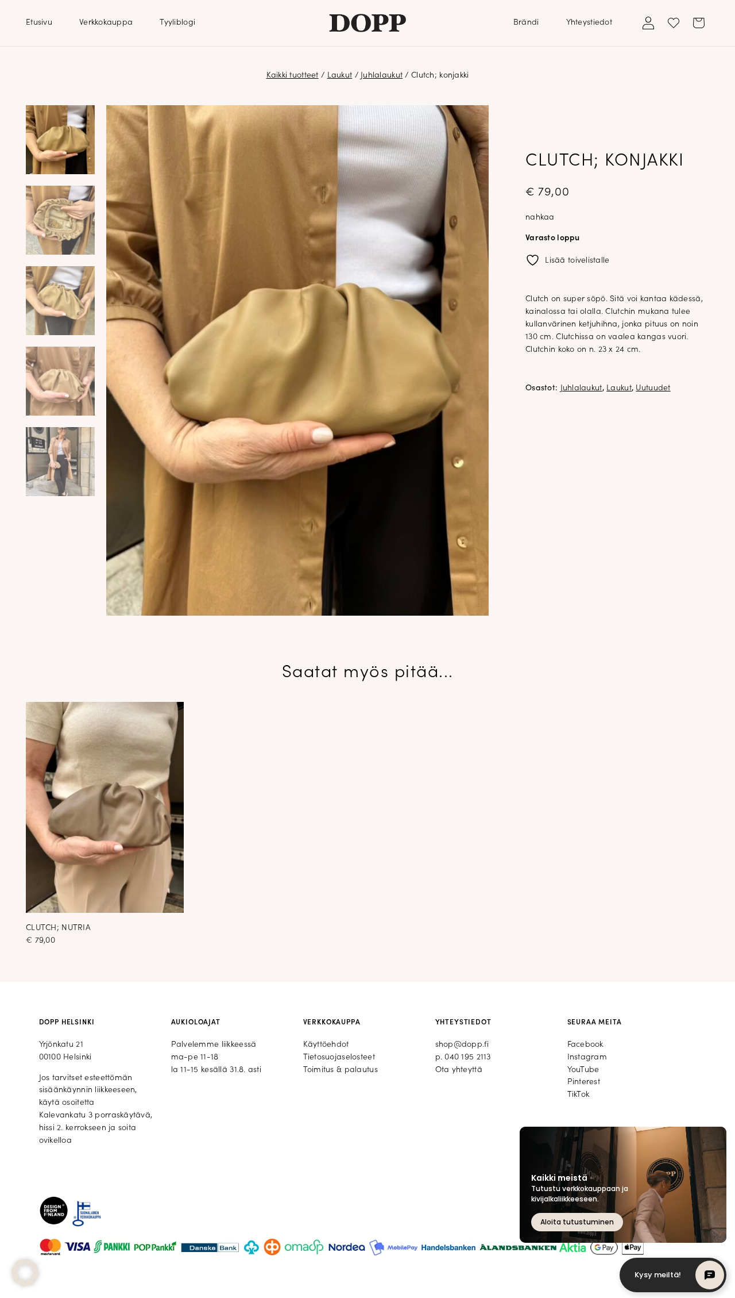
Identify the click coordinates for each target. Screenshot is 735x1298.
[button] (25, 1272)
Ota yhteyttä (458, 1070)
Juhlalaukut (382, 75)
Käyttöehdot (326, 1044)
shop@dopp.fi (462, 1044)
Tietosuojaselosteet (339, 1057)
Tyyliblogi (177, 22)
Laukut (340, 75)
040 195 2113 (467, 1057)
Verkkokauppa (106, 22)
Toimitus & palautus (340, 1070)
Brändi (526, 22)
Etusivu (39, 22)
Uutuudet (653, 388)
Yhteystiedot (589, 22)
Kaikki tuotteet (292, 75)
